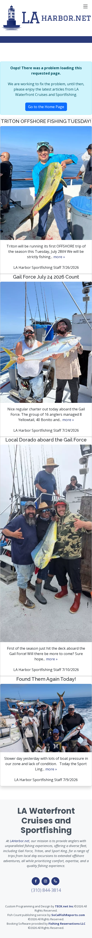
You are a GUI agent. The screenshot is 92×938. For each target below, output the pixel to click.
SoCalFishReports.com (68, 915)
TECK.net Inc (64, 906)
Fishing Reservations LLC (66, 924)
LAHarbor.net (19, 841)
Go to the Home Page (46, 106)
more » (59, 256)
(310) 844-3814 (46, 890)
